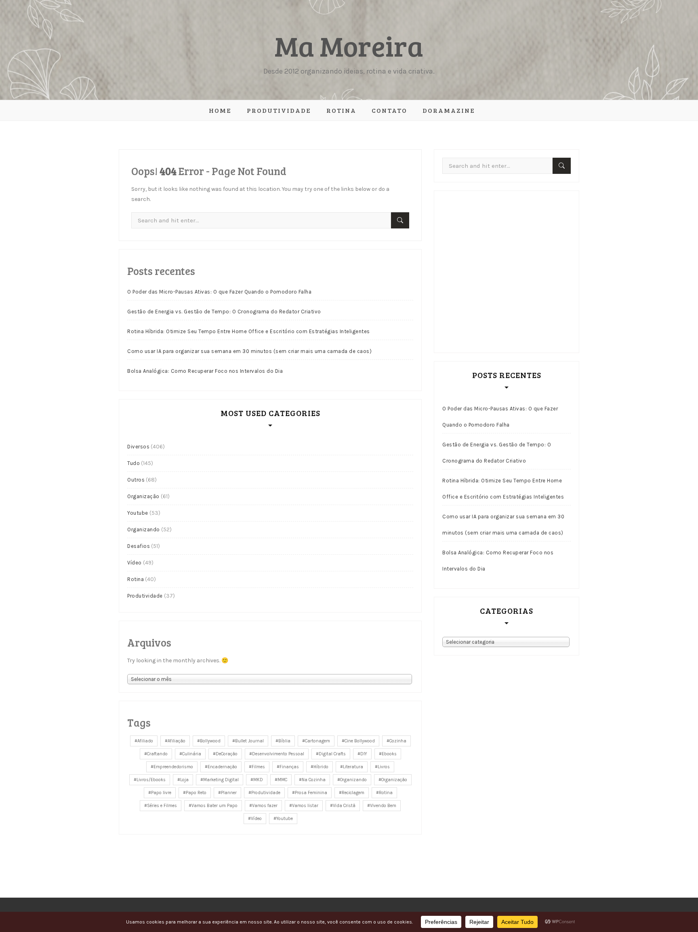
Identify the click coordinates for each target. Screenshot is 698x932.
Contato (389, 110)
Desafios (138, 546)
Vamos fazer (265, 805)
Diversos (138, 447)
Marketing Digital (221, 779)
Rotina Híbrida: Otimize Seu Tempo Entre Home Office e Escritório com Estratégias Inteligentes (248, 331)
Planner (229, 792)
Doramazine (449, 110)
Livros (384, 766)
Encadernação (222, 766)
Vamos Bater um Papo (214, 805)
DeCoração (227, 754)
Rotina (341, 110)
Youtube (137, 513)
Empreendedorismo (173, 766)
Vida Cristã (344, 805)
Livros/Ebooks (151, 779)
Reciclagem (353, 792)
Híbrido (320, 766)
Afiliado (145, 741)
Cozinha (397, 741)
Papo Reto (196, 792)
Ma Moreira (349, 45)
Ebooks (389, 754)
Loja (184, 779)
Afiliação (176, 741)
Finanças (289, 766)
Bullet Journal (249, 741)
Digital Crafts (332, 754)
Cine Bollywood (360, 741)
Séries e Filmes (162, 805)
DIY (363, 754)
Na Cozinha (314, 779)
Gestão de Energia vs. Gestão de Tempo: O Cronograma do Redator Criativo (224, 312)
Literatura (353, 766)
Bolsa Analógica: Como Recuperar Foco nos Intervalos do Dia (205, 371)
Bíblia (284, 741)
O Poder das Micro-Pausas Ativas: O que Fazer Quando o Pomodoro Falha (219, 292)
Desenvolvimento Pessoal (278, 754)
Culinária (191, 754)
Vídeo (134, 563)
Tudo (133, 463)
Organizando (143, 529)
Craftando (157, 754)
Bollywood (210, 741)
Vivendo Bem (383, 805)
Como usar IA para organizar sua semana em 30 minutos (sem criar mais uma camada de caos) (249, 351)
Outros (136, 480)
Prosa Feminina (311, 792)
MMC (282, 779)
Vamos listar (305, 805)
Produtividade (279, 110)
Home (220, 110)
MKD (258, 779)
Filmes (258, 766)
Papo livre (161, 792)
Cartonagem (317, 741)
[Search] (400, 220)
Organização (143, 496)
